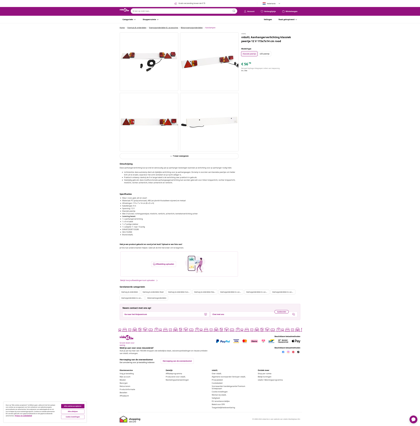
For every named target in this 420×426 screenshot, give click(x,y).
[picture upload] (195, 264)
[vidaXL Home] (124, 10)
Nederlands (271, 4)
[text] (246, 64)
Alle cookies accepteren (72, 406)
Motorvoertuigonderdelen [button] (156, 298)
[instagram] (288, 352)
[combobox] (184, 11)
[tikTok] (298, 352)
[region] (45, 412)
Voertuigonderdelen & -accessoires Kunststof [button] (283, 292)
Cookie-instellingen (220, 391)
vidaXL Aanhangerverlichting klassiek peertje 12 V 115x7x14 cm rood (266, 39)
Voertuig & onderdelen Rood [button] (153, 292)
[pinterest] (293, 352)
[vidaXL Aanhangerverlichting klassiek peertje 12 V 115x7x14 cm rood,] (149, 62)
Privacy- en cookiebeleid (23, 416)
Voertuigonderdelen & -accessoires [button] (231, 292)
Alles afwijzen (73, 411)
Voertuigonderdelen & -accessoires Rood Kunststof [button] (132, 298)
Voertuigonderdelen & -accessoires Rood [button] (257, 292)
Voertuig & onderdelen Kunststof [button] (179, 292)
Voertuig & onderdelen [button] (129, 292)
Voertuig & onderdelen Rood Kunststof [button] (205, 292)
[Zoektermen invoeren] (234, 11)
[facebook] (283, 352)
